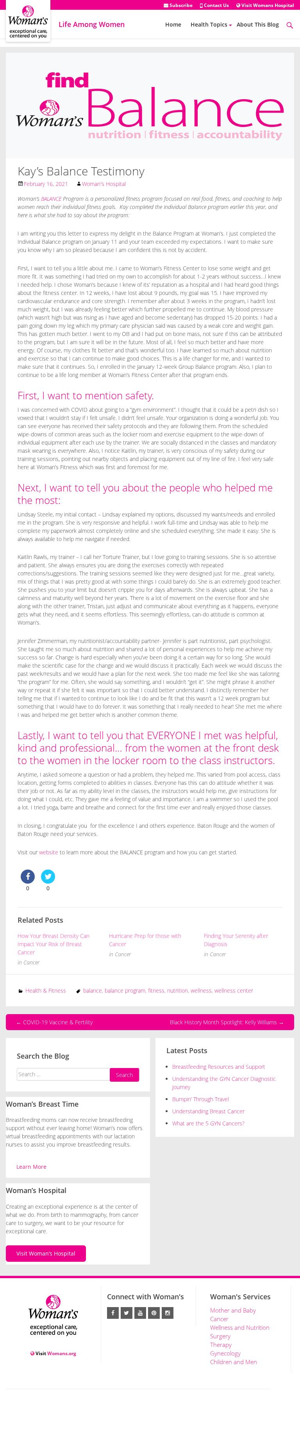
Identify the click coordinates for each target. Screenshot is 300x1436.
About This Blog (258, 24)
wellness (201, 990)
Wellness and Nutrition (240, 1327)
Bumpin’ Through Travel (201, 1099)
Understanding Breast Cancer (208, 1111)
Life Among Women (92, 24)
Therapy (221, 1344)
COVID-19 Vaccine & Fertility (54, 1022)
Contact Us (216, 5)
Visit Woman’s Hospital (45, 1253)
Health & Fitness (45, 990)
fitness (156, 990)
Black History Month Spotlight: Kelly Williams (227, 1022)
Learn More (31, 1166)
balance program (125, 990)
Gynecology (225, 1353)
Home (173, 24)
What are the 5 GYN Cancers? (208, 1123)
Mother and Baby (233, 1310)
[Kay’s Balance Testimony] (150, 105)
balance (92, 990)
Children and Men (233, 1362)
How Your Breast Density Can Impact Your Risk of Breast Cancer (53, 944)
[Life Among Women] (28, 14)
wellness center (233, 990)
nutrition (177, 990)
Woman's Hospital (104, 184)
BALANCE (51, 198)
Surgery (220, 1336)
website (48, 852)
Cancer (31, 962)
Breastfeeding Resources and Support (218, 1066)
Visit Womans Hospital (267, 5)
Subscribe (180, 5)
